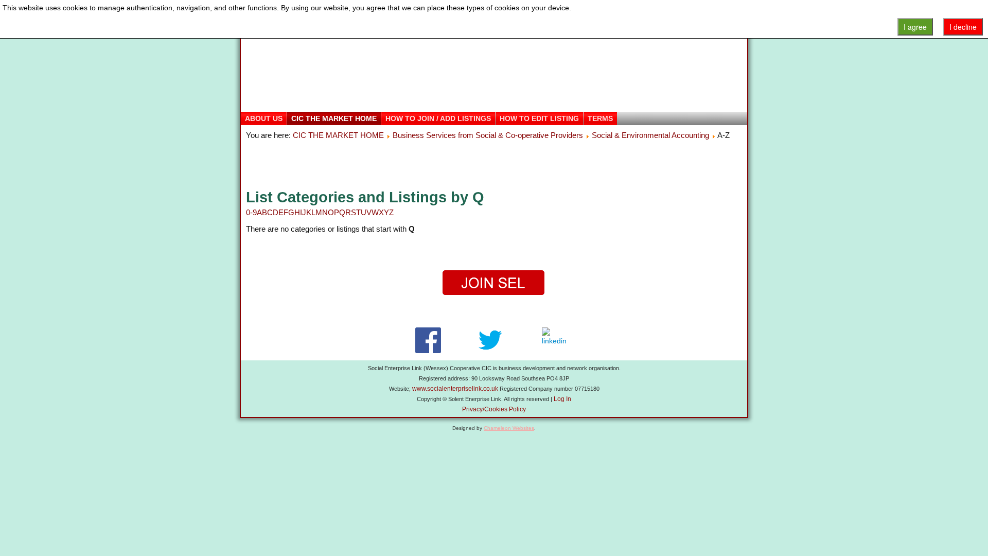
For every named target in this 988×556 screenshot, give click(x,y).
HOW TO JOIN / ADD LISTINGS (438, 118)
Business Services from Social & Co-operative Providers (488, 135)
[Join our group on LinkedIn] (556, 340)
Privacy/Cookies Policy (494, 409)
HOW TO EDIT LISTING (539, 118)
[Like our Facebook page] (427, 340)
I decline (963, 27)
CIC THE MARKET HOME (334, 118)
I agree (915, 27)
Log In (562, 399)
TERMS (600, 118)
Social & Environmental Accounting (650, 135)
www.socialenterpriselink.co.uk (455, 388)
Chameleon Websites (509, 428)
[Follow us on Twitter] (490, 340)
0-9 (251, 212)
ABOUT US (264, 118)
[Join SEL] (494, 283)
